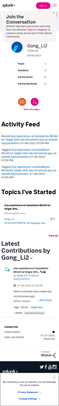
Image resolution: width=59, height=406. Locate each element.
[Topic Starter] (22, 102)
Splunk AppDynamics (14, 156)
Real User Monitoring (34, 313)
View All (53, 235)
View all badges (32, 109)
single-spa (36, 307)
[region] (29, 389)
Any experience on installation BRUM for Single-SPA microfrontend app (29, 137)
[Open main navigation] (55, 5)
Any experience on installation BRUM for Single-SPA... (27, 207)
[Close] (54, 377)
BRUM (24, 307)
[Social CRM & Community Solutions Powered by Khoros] (48, 354)
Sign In (43, 5)
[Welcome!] (35, 102)
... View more (45, 300)
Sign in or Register (37, 29)
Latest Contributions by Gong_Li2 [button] (25, 250)
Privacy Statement (28, 392)
